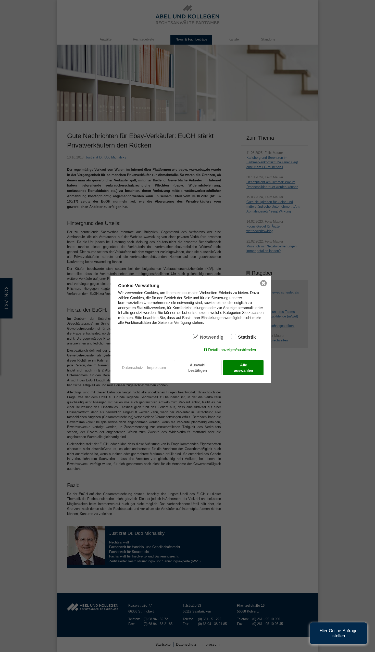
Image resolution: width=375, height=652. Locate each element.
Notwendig (211, 337)
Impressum (156, 367)
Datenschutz (132, 367)
